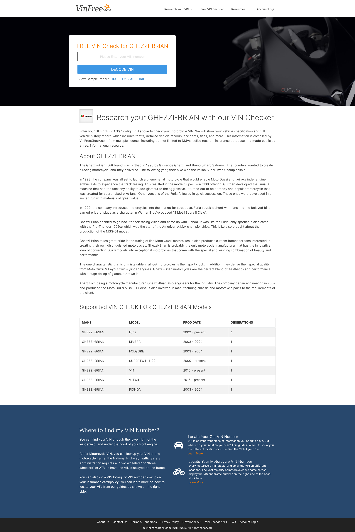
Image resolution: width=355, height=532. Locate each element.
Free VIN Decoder (212, 9)
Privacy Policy (169, 522)
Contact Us (120, 522)
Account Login (266, 9)
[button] (122, 69)
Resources (238, 9)
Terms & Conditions (144, 522)
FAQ (233, 522)
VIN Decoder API (216, 522)
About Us (103, 522)
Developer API (191, 522)
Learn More (195, 453)
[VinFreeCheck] (94, 8)
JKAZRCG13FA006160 (127, 79)
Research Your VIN (176, 9)
